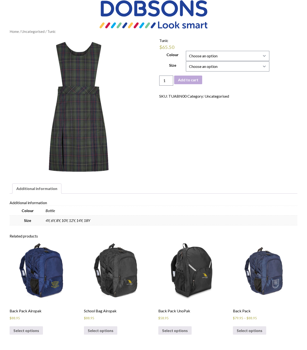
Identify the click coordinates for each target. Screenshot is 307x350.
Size (172, 65)
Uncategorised (33, 31)
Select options (26, 330)
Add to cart (188, 79)
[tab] (36, 189)
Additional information (36, 188)
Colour (172, 54)
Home (14, 31)
